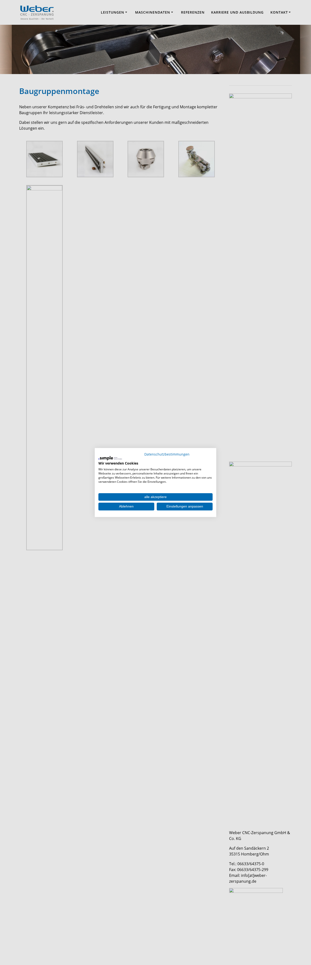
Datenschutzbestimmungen (167, 454)
